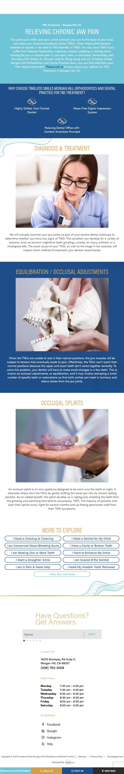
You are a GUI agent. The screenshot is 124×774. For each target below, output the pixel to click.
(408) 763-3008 (52, 667)
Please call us (54, 67)
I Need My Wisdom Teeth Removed (91, 567)
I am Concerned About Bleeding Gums (33, 545)
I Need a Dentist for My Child (91, 538)
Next (91, 634)
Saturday (47, 705)
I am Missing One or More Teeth (33, 552)
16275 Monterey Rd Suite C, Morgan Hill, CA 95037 (58, 661)
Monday (46, 686)
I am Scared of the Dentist (91, 560)
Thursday (47, 697)
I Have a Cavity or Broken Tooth (91, 545)
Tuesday (46, 690)
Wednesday (48, 693)
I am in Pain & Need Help (33, 567)
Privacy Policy (96, 756)
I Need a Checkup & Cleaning (33, 538)
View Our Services (62, 574)
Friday (45, 701)
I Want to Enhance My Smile (91, 552)
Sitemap (82, 756)
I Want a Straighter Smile (33, 560)
